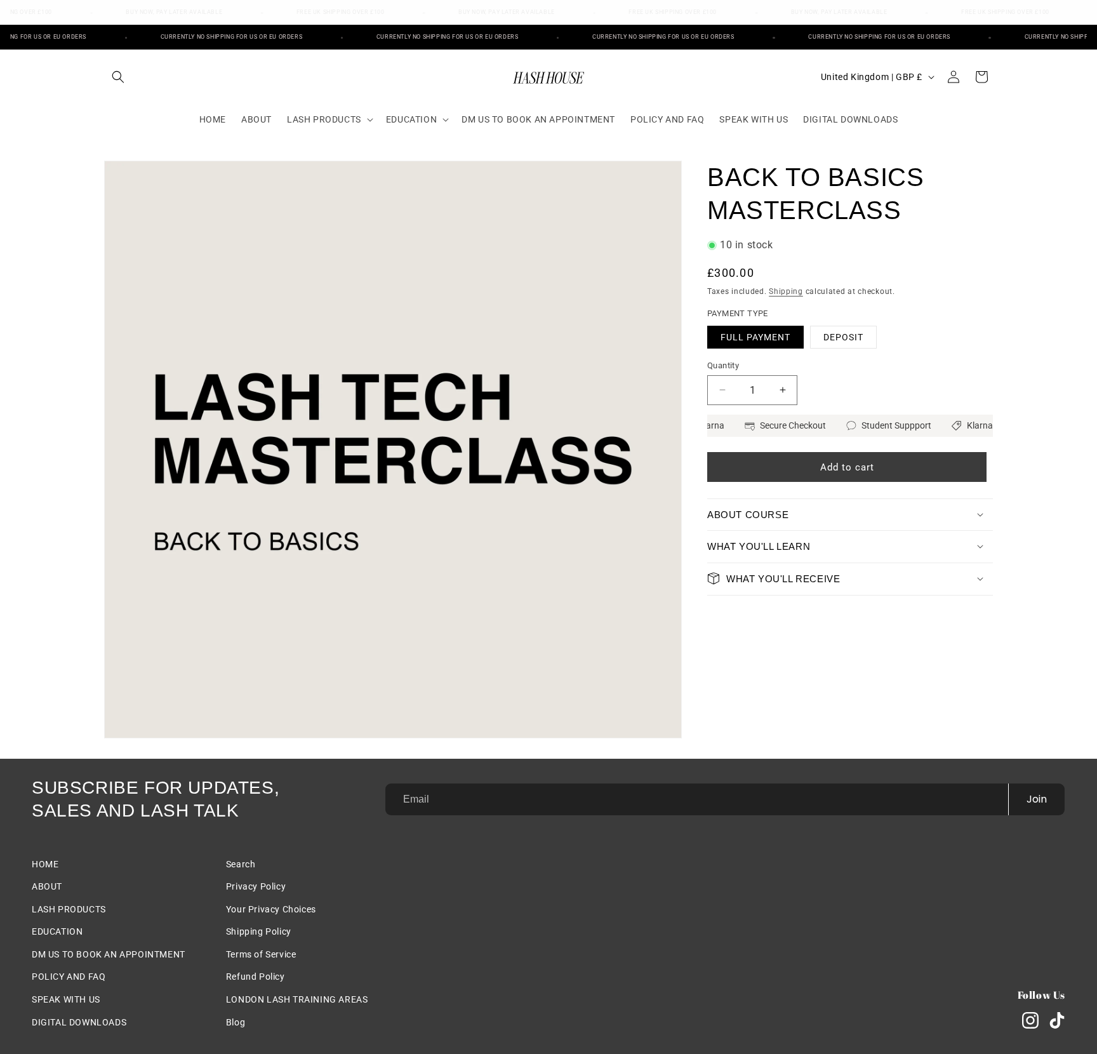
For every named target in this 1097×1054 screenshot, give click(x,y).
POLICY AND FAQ (68, 976)
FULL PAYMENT (755, 336)
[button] (118, 77)
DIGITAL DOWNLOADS (79, 1022)
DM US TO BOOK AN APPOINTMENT (108, 954)
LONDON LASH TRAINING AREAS (297, 999)
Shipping (786, 290)
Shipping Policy (258, 931)
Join (1037, 799)
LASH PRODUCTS (69, 909)
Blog (235, 1022)
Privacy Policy (256, 886)
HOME (45, 864)
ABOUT (47, 886)
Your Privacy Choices (271, 909)
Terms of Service (261, 954)
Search (241, 864)
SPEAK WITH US (66, 999)
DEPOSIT (843, 336)
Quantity (723, 365)
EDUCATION (57, 931)
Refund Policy (255, 976)
